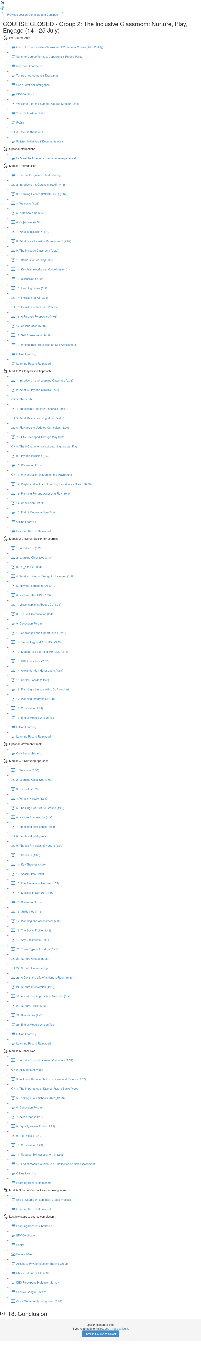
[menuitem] (2, 9)
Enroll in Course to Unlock (100, 1334)
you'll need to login (116, 1328)
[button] (2, 3)
